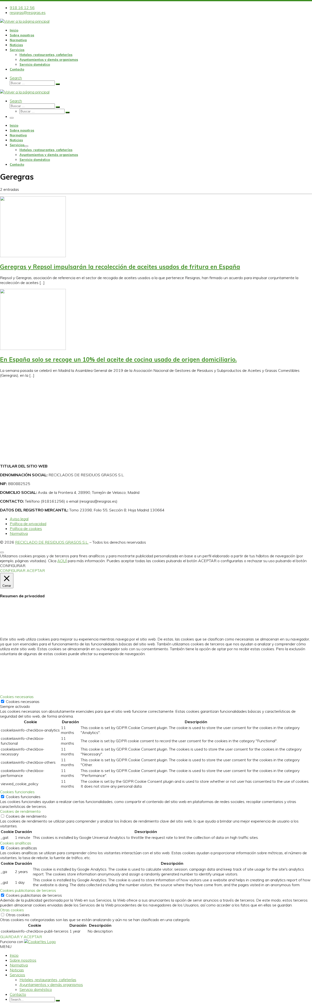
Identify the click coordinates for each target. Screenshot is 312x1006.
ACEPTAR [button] (36, 570)
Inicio (14, 955)
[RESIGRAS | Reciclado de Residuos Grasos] (24, 21)
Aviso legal (19, 518)
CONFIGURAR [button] (12, 570)
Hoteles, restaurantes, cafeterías (48, 979)
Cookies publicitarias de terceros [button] (28, 890)
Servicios (17, 974)
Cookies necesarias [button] (17, 696)
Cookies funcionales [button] (17, 791)
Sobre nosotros (23, 960)
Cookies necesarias (22, 701)
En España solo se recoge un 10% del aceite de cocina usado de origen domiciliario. (118, 359)
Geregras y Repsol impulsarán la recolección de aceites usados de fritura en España (120, 266)
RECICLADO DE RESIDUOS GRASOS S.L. (51, 542)
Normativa (19, 533)
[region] (156, 421)
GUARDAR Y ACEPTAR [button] (21, 936)
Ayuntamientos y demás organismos (51, 984)
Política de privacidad (28, 523)
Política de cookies (26, 528)
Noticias (17, 969)
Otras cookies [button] (12, 909)
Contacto (18, 994)
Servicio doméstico (36, 989)
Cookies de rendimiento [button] (20, 811)
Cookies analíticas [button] (15, 843)
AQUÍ (62, 560)
